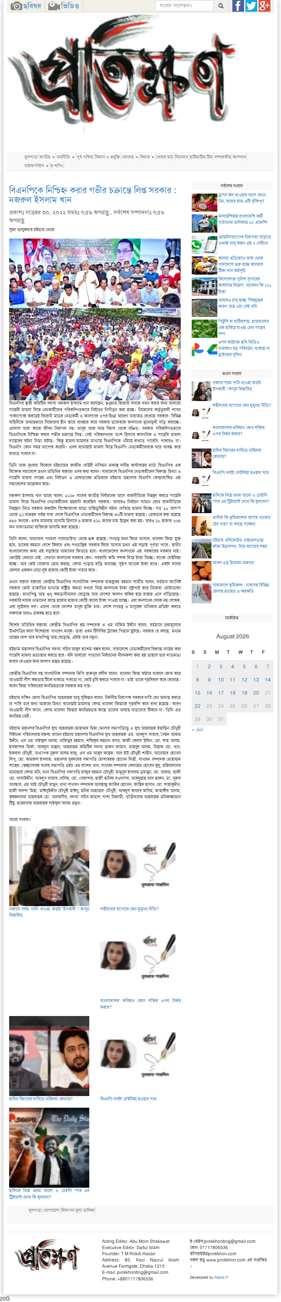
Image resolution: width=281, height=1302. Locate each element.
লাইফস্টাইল (35, 166)
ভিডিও (70, 6)
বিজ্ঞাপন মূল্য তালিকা (78, 1210)
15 (198, 693)
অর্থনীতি (64, 157)
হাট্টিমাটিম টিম (201, 157)
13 (256, 679)
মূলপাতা (31, 157)
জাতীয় (45, 157)
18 (233, 693)
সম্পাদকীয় (222, 157)
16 (209, 693)
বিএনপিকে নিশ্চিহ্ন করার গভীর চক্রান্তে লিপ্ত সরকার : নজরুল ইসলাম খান (92, 195)
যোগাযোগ (51, 1210)
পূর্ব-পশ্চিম (84, 157)
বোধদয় (128, 157)
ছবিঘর (32, 6)
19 (244, 693)
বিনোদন (181, 157)
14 (268, 679)
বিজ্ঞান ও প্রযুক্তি (107, 157)
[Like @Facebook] (238, 6)
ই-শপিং (56, 166)
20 (256, 693)
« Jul (197, 729)
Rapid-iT (221, 1277)
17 (221, 693)
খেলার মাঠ (164, 157)
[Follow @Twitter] (251, 6)
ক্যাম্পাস (239, 157)
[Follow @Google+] (264, 6)
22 (198, 706)
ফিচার (145, 157)
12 (244, 679)
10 (221, 679)
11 (233, 679)
